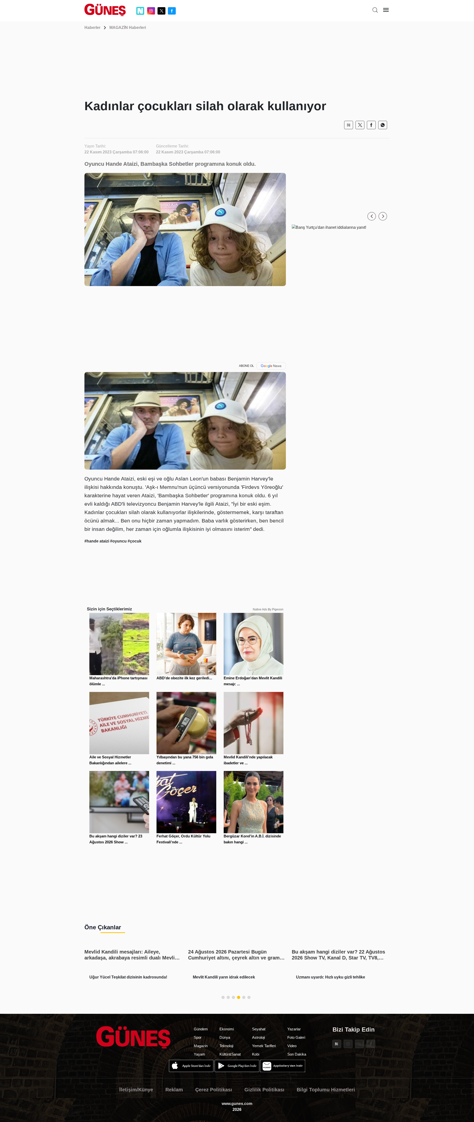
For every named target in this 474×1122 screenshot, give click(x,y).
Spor (197, 1037)
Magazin (201, 1046)
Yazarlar (294, 1029)
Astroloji (258, 1037)
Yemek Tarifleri (264, 1046)
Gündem (201, 1029)
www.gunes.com (237, 1103)
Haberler (92, 27)
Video (291, 1046)
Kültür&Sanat (230, 1054)
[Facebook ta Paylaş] (371, 125)
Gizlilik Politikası (264, 1089)
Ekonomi (226, 1029)
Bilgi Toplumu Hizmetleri (326, 1089)
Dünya (224, 1037)
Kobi (255, 1054)
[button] (371, 216)
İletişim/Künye (136, 1089)
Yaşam (199, 1054)
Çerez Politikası (213, 1089)
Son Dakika (296, 1054)
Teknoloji (226, 1046)
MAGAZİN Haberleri (127, 27)
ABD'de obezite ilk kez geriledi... (184, 678)
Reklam (174, 1089)
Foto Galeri (296, 1037)
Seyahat (258, 1029)
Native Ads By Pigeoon (268, 609)
